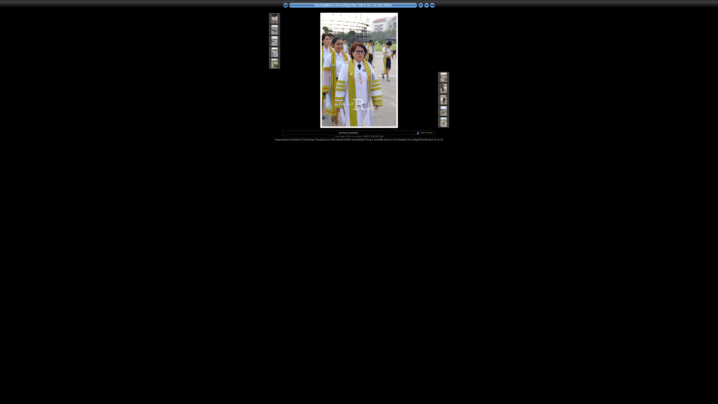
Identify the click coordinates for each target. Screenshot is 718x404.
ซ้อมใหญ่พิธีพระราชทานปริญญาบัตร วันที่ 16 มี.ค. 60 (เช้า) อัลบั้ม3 (353, 5)
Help (381, 136)
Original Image (426, 132)
